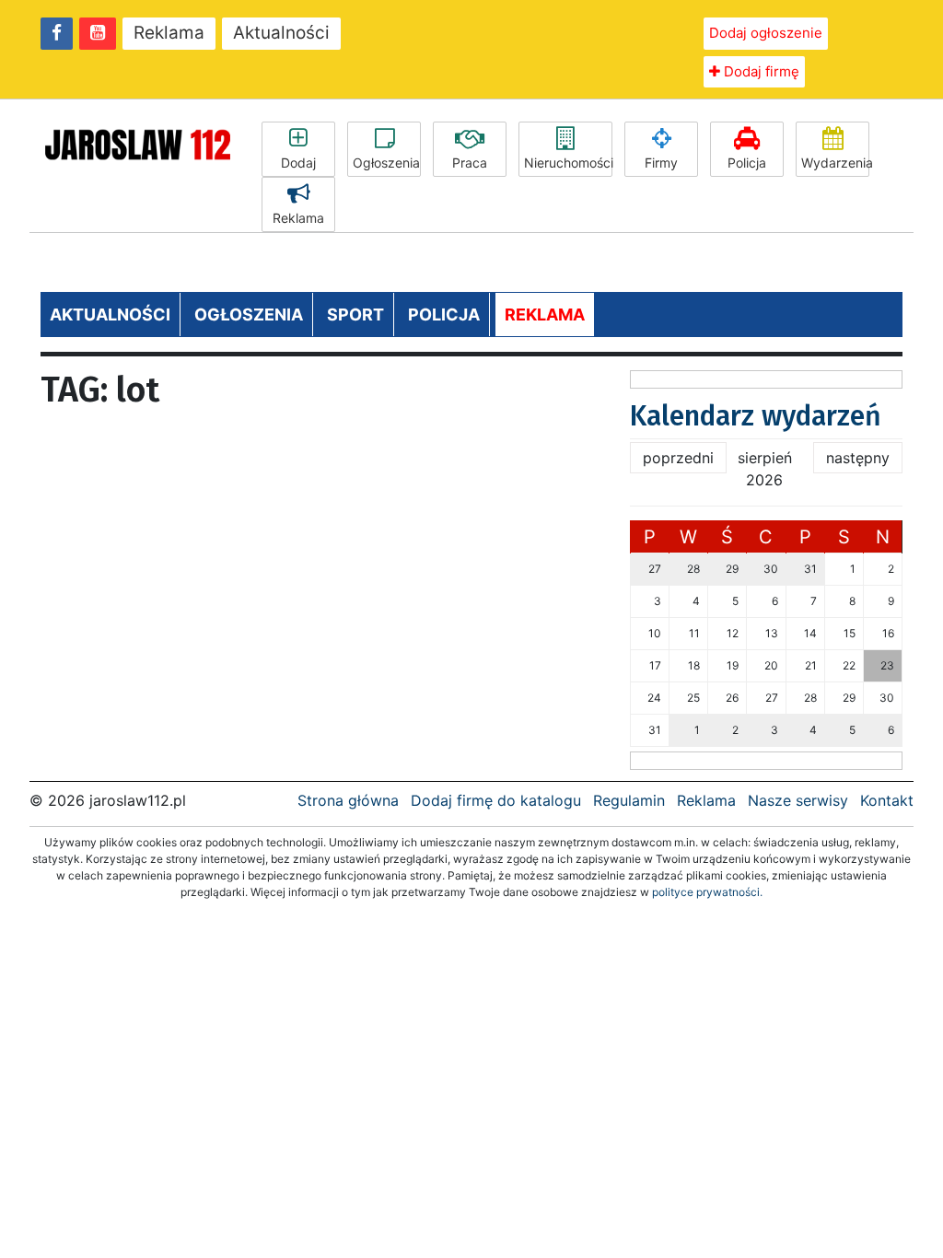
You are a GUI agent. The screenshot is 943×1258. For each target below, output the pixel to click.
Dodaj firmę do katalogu (496, 800)
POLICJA (444, 314)
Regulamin (629, 800)
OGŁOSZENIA (248, 314)
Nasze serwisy (798, 800)
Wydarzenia (835, 162)
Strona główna (348, 800)
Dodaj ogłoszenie (765, 32)
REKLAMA (545, 314)
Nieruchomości (568, 162)
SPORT (355, 314)
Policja (747, 162)
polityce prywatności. (707, 892)
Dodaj (298, 162)
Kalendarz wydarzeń (755, 416)
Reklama (169, 32)
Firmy (661, 162)
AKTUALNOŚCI (110, 314)
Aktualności (281, 32)
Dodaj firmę (759, 71)
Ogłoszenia (386, 162)
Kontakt (887, 800)
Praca (469, 162)
